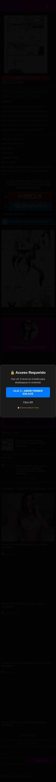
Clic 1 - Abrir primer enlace (28, 392)
